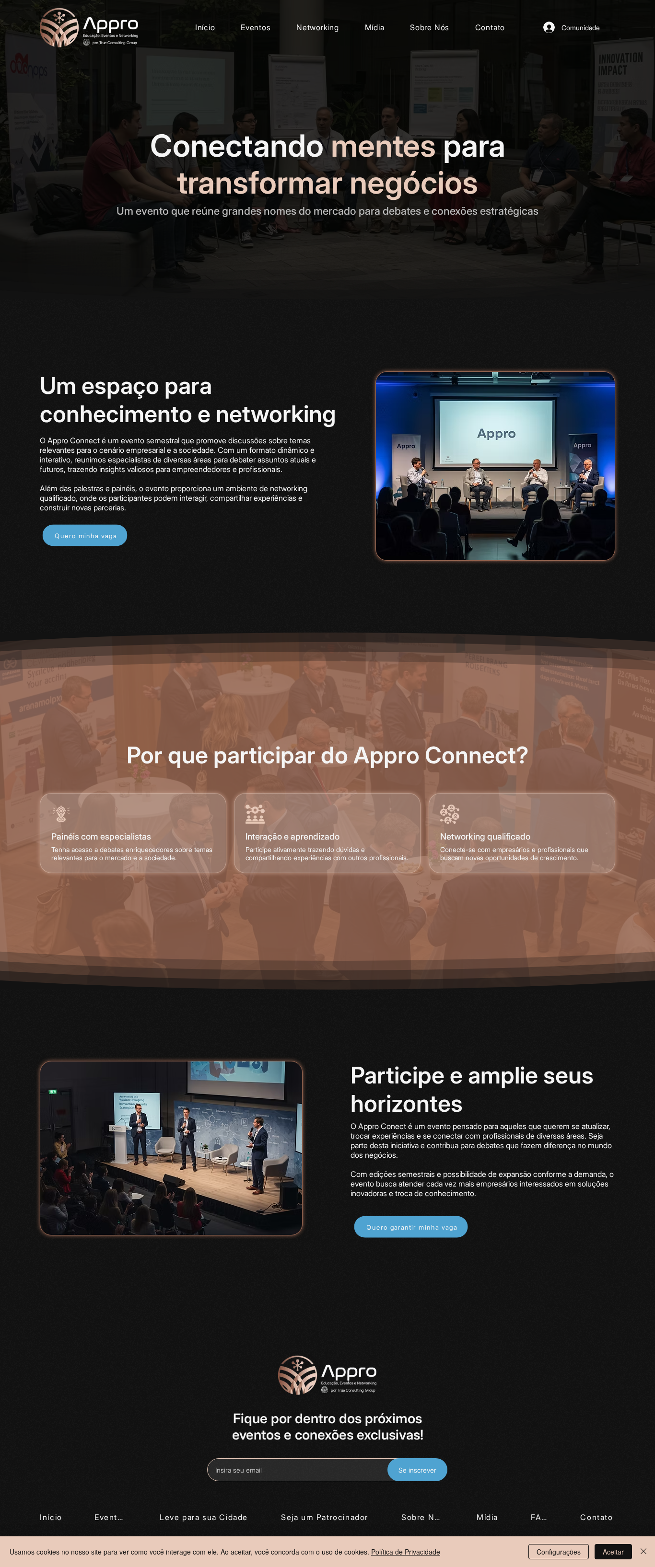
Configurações (559, 1551)
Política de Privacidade (405, 1551)
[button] (317, 27)
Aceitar (613, 1551)
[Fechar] (643, 1551)
